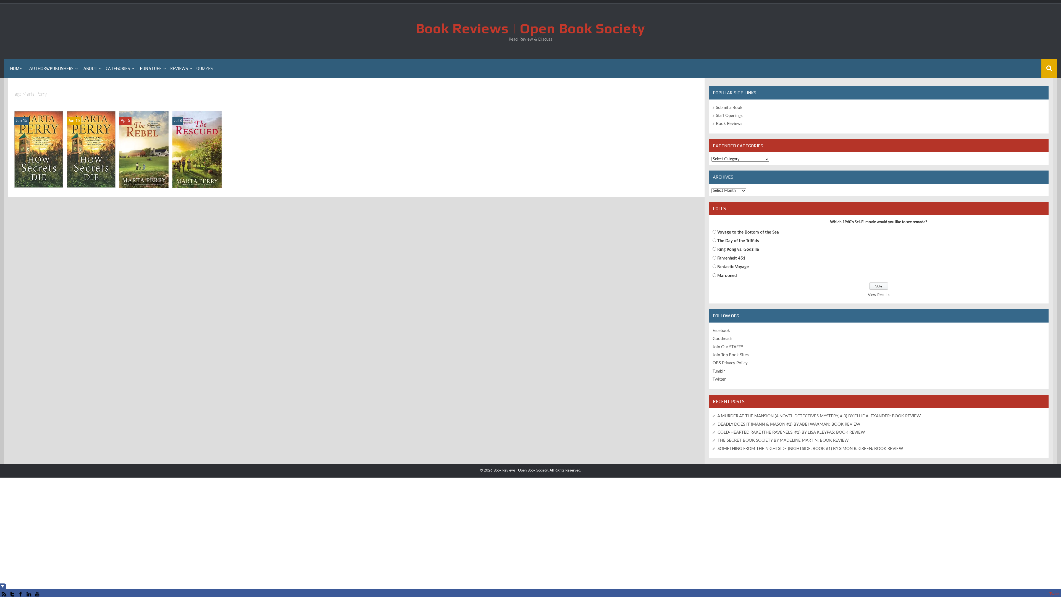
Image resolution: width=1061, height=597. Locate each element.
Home (16, 68)
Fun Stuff (151, 68)
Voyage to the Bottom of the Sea (748, 232)
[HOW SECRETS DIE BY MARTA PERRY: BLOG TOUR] (91, 149)
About (90, 68)
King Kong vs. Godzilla (738, 249)
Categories (118, 68)
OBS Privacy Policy (730, 363)
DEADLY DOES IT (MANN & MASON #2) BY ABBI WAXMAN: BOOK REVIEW (789, 424)
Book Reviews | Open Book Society (530, 28)
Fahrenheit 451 (731, 258)
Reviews (179, 68)
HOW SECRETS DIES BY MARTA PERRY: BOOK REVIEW (39, 169)
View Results (878, 295)
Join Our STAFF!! (728, 347)
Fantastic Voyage (733, 267)
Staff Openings (729, 116)
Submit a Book (729, 108)
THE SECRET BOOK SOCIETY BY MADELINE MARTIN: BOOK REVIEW (784, 440)
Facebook (721, 331)
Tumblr (719, 371)
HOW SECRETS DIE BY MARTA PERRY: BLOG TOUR (91, 172)
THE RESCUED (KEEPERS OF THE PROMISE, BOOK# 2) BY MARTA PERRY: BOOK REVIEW (197, 161)
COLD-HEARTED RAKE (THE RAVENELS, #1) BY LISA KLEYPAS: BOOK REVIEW (791, 432)
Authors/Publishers (51, 68)
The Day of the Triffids (738, 241)
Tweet (1054, 594)
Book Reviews (729, 124)
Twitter (719, 379)
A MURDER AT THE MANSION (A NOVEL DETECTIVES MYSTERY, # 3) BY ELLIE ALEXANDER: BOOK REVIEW (819, 416)
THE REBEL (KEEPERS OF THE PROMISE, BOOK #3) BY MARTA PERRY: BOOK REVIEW (144, 164)
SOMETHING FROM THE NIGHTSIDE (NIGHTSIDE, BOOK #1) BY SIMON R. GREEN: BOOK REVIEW (810, 449)
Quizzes (204, 68)
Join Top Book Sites (731, 355)
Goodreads (722, 339)
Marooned (727, 276)
